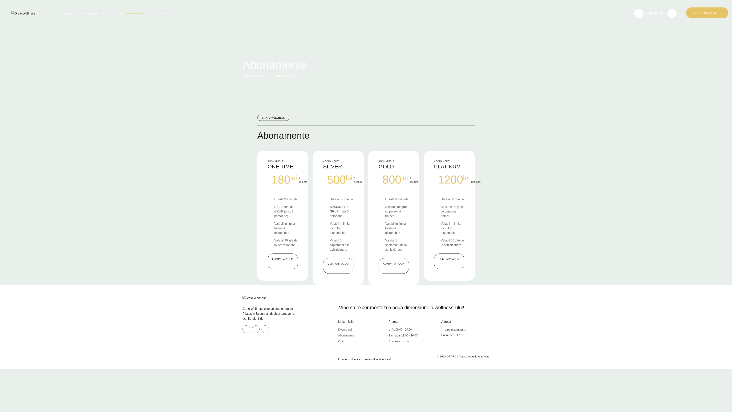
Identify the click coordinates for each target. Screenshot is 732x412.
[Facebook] (246, 329)
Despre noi (345, 329)
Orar (111, 13)
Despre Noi (90, 13)
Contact (159, 13)
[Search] (672, 13)
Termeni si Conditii (349, 358)
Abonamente (134, 13)
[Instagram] (256, 329)
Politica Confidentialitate (378, 358)
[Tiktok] (265, 329)
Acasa (67, 13)
